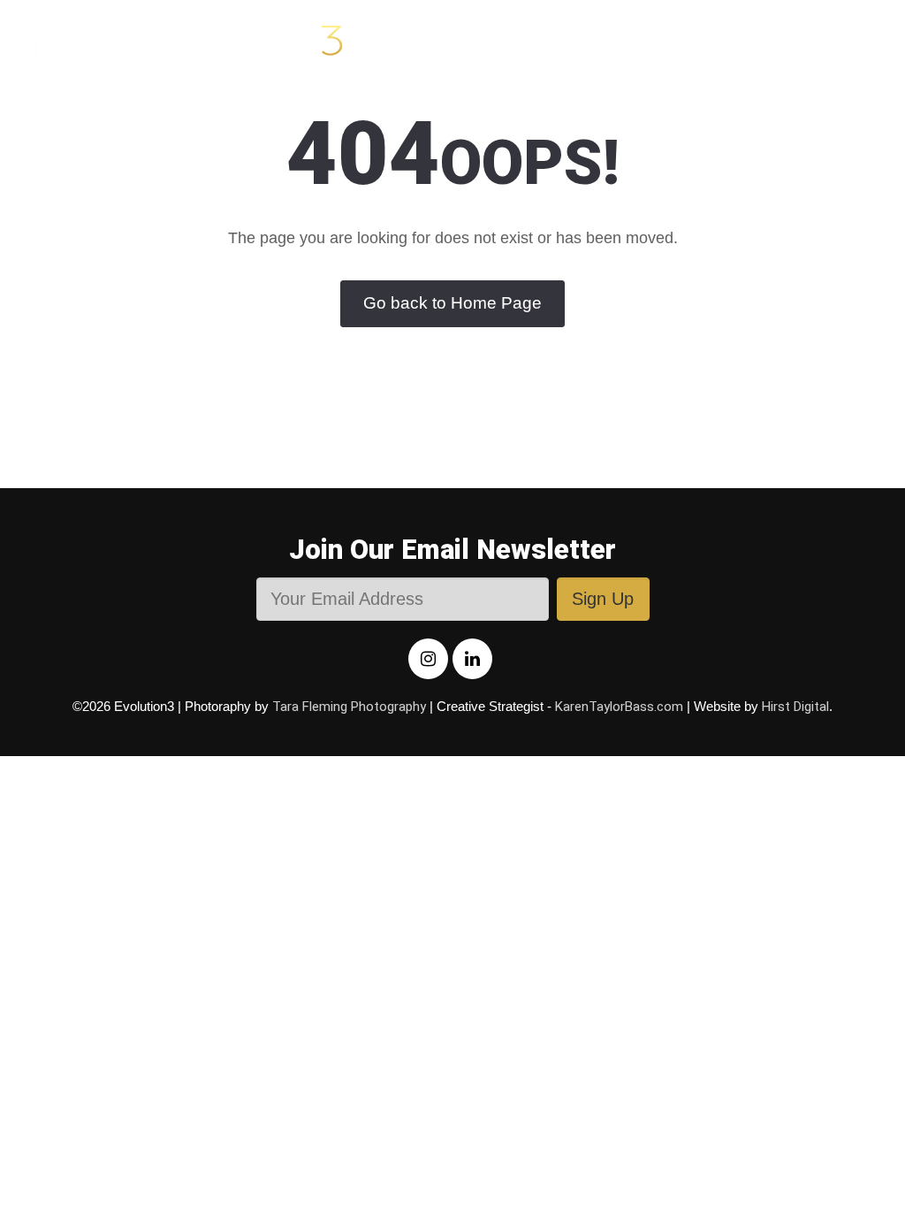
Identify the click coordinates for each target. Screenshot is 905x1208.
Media (513, 39)
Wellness (712, 39)
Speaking (818, 39)
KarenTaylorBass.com (619, 707)
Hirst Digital (795, 707)
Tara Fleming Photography (349, 707)
